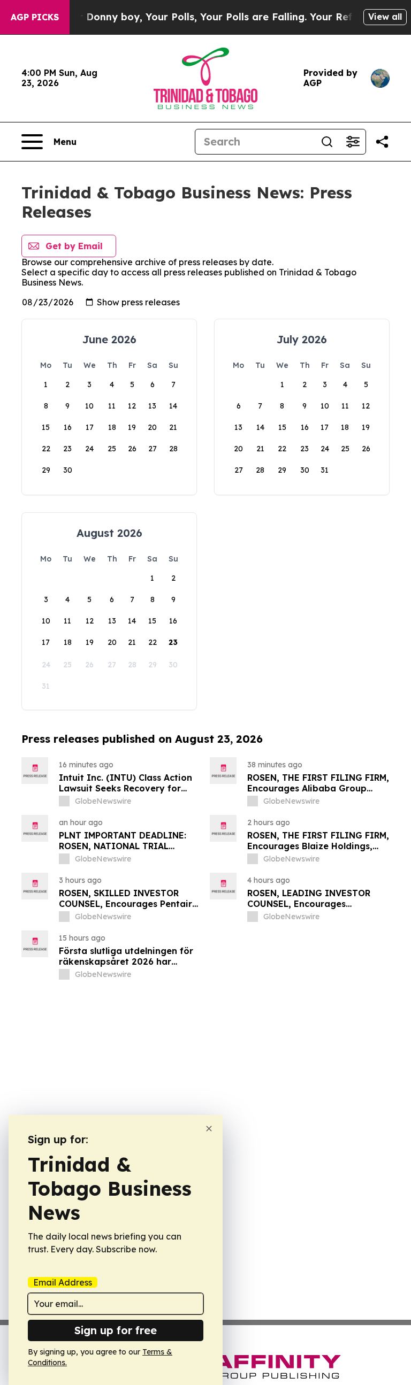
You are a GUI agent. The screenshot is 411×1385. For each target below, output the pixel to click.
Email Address (62, 1282)
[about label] (64, 801)
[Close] (209, 1129)
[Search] (327, 141)
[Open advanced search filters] (353, 141)
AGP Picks (35, 17)
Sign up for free (115, 1330)
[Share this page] (382, 141)
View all (385, 16)
